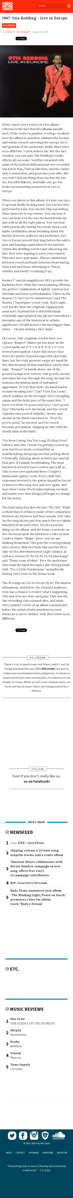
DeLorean (9, 25)
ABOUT (9, 1152)
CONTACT (20, 1152)
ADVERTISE (62, 1152)
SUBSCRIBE (48, 1152)
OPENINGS (34, 1152)
